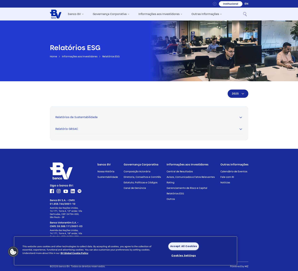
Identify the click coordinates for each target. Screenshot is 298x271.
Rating (170, 182)
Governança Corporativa (110, 14)
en (246, 3)
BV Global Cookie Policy (74, 253)
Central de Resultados (180, 171)
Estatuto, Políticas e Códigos (140, 182)
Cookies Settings (183, 255)
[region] (125, 250)
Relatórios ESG (175, 193)
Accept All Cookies (183, 246)
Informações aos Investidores (159, 14)
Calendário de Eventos (233, 171)
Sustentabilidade (107, 177)
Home (53, 56)
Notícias (225, 182)
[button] (244, 14)
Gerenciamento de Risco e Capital (187, 188)
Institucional (230, 4)
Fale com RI (227, 177)
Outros (171, 199)
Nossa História (105, 171)
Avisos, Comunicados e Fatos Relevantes (191, 177)
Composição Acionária (137, 171)
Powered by (239, 266)
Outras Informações (205, 14)
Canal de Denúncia (135, 188)
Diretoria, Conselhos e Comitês (142, 177)
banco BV (74, 14)
